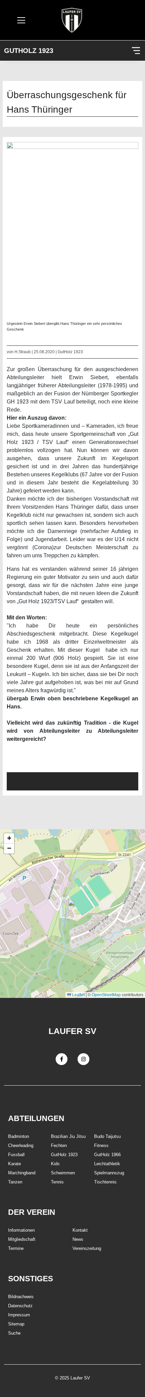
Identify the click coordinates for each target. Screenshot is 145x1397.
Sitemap (16, 1323)
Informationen (21, 1230)
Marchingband (21, 1172)
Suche (14, 1333)
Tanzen (15, 1181)
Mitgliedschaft (21, 1239)
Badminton (18, 1136)
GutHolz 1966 (107, 1154)
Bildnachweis (21, 1296)
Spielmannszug (109, 1172)
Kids (55, 1163)
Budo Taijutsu (107, 1136)
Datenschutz (20, 1305)
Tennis (57, 1181)
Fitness (101, 1145)
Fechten (59, 1145)
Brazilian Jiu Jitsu (68, 1136)
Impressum (19, 1314)
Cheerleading (20, 1145)
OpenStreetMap (106, 995)
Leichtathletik (107, 1163)
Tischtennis (105, 1181)
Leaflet (78, 995)
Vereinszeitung (86, 1248)
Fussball (16, 1154)
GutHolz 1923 (28, 50)
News (77, 1239)
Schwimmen (63, 1172)
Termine (16, 1248)
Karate (14, 1163)
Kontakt (80, 1230)
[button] (72, 907)
